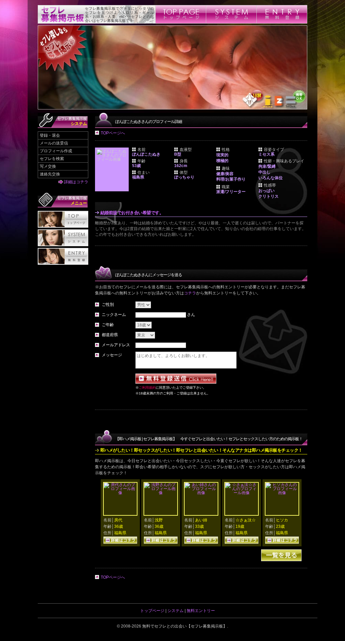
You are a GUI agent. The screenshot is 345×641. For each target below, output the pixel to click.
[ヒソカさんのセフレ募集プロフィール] (282, 492)
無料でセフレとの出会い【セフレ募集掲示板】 (184, 626)
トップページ (152, 610)
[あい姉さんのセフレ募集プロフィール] (201, 492)
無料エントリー (201, 610)
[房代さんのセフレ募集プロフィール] (120, 492)
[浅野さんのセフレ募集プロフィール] (160, 492)
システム (175, 610)
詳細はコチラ (76, 182)
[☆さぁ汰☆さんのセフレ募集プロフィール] (241, 492)
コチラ (190, 293)
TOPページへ (113, 133)
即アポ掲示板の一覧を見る (281, 555)
